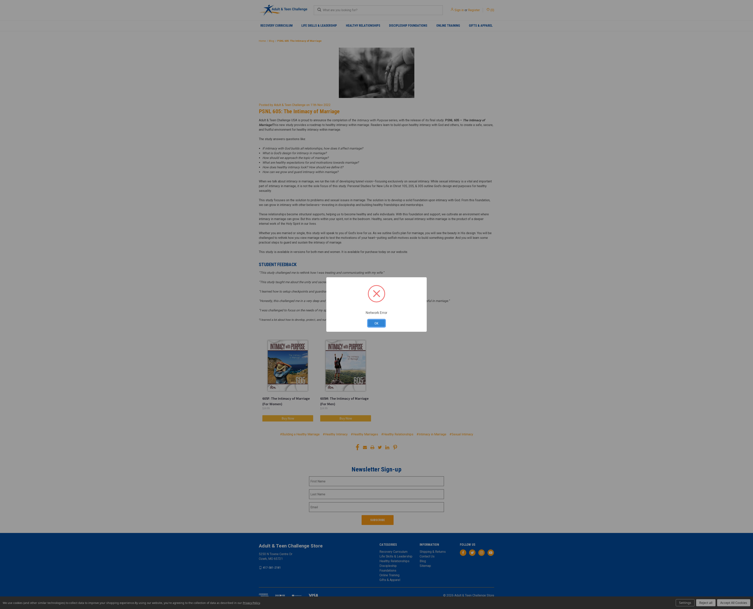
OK (376, 323)
